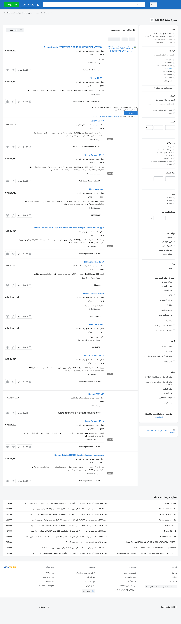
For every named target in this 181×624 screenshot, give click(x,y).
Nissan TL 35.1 (97, 78)
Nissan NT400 (97, 121)
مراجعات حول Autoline (127, 586)
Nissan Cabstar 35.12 (94, 155)
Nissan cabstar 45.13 (94, 262)
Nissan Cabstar (96, 189)
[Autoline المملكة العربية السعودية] (168, 5)
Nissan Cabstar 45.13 (94, 421)
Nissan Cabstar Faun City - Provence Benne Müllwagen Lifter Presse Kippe (69, 228)
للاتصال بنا (173, 581)
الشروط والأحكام (130, 573)
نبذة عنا (174, 573)
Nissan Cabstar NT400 (93, 293)
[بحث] (142, 4)
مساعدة (174, 577)
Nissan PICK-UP (96, 394)
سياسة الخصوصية (112, 116)
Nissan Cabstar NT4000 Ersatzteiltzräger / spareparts (79, 455)
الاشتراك (131, 113)
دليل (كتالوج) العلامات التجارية (125, 590)
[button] (13, 70)
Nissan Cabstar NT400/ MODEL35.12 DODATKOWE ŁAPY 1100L (74, 47)
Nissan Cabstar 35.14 (94, 356)
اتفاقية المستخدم (98, 116)
